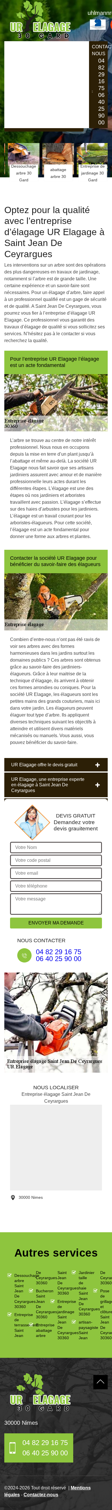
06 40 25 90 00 (101, 109)
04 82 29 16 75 (101, 74)
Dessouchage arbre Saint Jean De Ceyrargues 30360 (16, 1291)
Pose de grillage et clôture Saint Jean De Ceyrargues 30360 (102, 1314)
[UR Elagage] (40, 1392)
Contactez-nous (41, 1494)
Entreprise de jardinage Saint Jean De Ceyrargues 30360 (59, 1319)
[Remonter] (100, 1382)
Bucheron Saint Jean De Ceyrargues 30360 (38, 1304)
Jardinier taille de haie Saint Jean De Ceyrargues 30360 (81, 1293)
